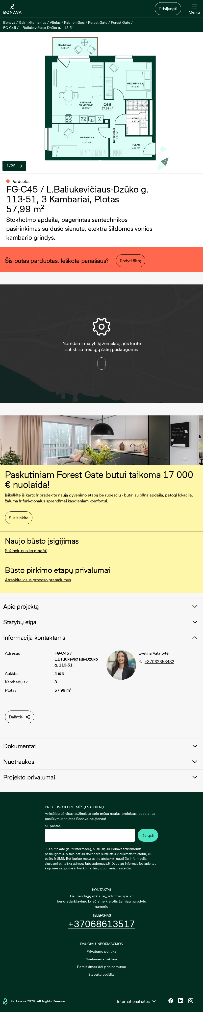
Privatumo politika (101, 951)
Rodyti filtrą (130, 260)
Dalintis (16, 716)
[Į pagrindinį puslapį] (12, 9)
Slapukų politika (101, 974)
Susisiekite (18, 517)
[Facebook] (171, 1001)
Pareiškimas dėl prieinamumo (101, 967)
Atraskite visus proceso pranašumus (38, 579)
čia (129, 868)
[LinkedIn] (181, 1001)
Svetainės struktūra (101, 959)
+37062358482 (159, 661)
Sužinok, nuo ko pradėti (26, 550)
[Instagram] (191, 1001)
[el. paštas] (90, 835)
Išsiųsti (148, 835)
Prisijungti (168, 8)
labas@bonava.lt (97, 863)
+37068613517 (101, 924)
